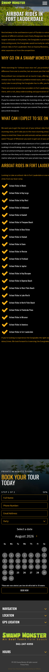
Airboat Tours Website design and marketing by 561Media (24, 669)
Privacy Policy (24, 664)
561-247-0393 (24, 644)
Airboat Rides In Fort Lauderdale (21, 332)
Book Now (24, 590)
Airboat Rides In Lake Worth (19, 295)
